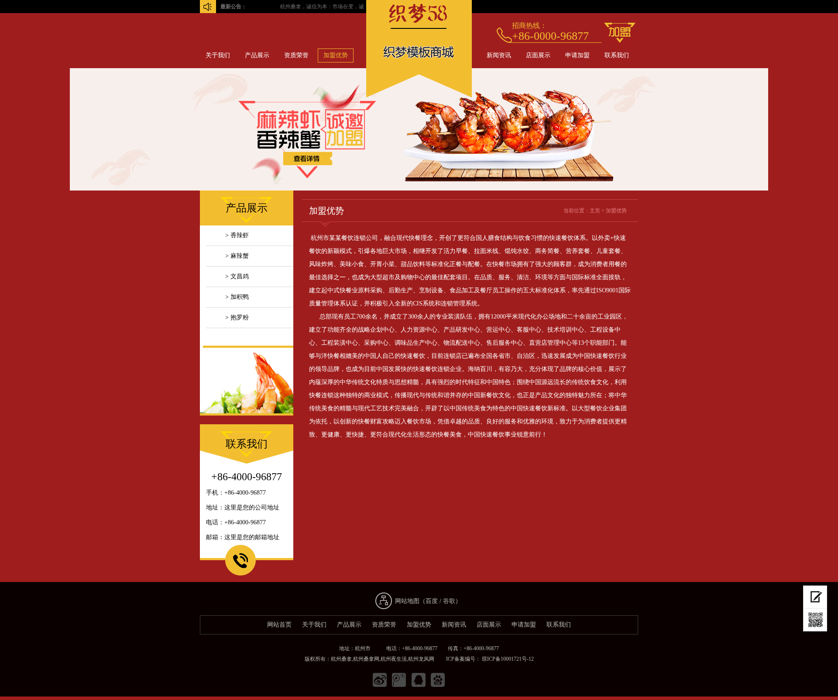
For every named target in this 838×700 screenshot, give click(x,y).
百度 (432, 601)
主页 (595, 211)
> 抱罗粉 (237, 317)
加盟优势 (335, 55)
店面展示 (538, 55)
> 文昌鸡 (237, 276)
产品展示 (257, 55)
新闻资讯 (499, 55)
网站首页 (279, 624)
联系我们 (616, 55)
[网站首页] (419, 95)
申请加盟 (577, 55)
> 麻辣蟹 (237, 256)
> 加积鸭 (237, 297)
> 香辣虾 (237, 235)
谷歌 (449, 601)
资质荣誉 (296, 55)
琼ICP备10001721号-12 (507, 659)
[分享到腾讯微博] (399, 680)
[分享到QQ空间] (418, 680)
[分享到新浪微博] (380, 680)
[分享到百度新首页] (437, 680)
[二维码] (815, 620)
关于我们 (218, 55)
